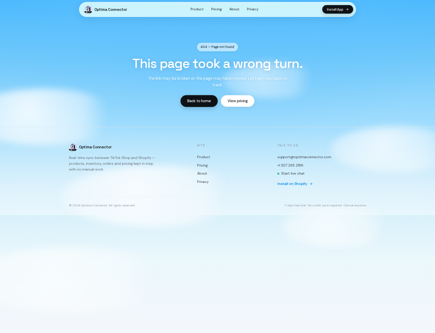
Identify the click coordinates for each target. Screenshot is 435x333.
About (234, 9)
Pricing (216, 9)
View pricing (238, 101)
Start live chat (293, 173)
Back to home (199, 101)
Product (197, 9)
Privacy (253, 9)
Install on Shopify (292, 183)
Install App (335, 9)
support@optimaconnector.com (304, 157)
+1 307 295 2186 (290, 165)
